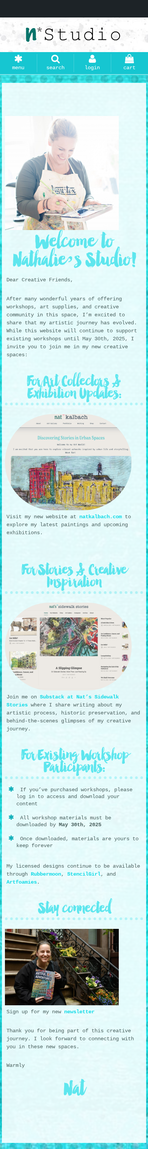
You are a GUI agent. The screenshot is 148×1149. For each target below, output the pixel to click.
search (55, 68)
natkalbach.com (100, 517)
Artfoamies (21, 882)
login (92, 68)
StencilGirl (84, 874)
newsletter (79, 1012)
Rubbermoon (46, 874)
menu (18, 68)
